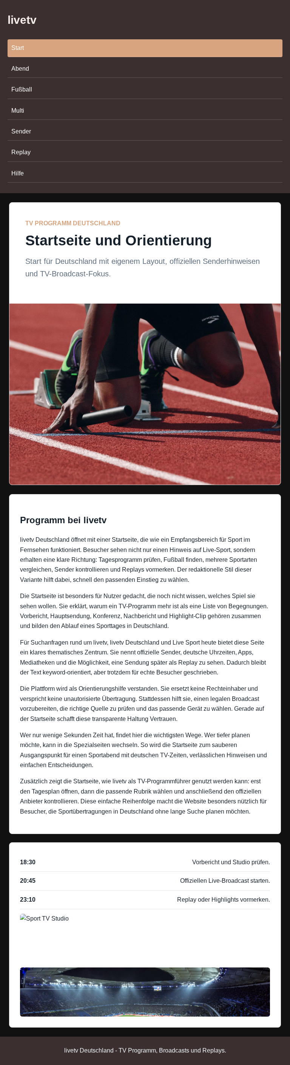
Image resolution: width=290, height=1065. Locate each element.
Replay (21, 152)
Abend (20, 68)
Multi (17, 110)
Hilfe (17, 173)
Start (17, 48)
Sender (21, 131)
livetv (22, 20)
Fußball (21, 89)
